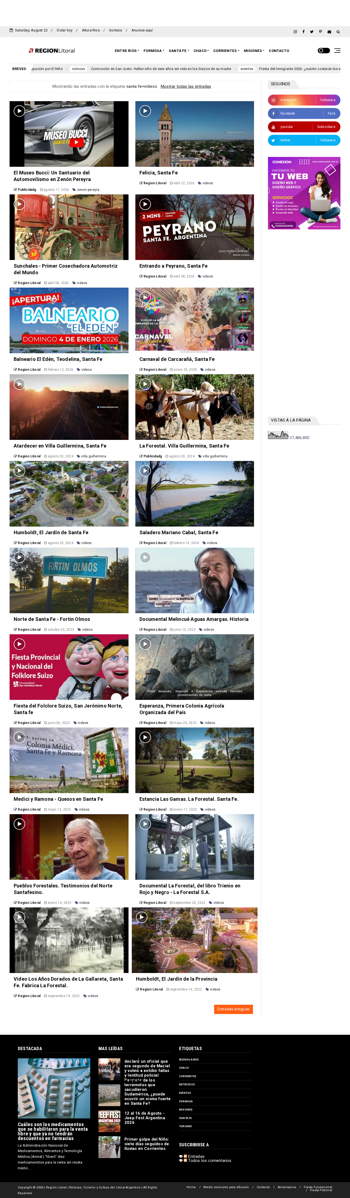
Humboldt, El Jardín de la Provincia (176, 979)
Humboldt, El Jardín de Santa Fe (51, 532)
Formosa (153, 51)
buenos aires (189, 1059)
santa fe (185, 1118)
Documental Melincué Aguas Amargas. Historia (194, 619)
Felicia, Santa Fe (158, 173)
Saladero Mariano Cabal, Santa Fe (178, 532)
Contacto (279, 51)
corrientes (187, 1076)
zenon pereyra (88, 190)
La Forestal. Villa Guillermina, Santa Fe (184, 446)
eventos (175, 69)
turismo (185, 1126)
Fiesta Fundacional (318, 1187)
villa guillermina (93, 456)
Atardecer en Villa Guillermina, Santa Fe (60, 446)
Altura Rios (91, 30)
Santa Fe (178, 51)
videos (208, 183)
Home (191, 1187)
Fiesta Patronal (321, 1190)
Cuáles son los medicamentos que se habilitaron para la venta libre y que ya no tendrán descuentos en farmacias (53, 1131)
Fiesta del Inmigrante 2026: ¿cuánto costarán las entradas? (235, 69)
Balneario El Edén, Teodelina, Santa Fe (58, 359)
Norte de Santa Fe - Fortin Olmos (52, 619)
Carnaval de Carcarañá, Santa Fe (177, 359)
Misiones (253, 51)
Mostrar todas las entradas (186, 86)
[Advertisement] (175, 12)
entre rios (187, 1084)
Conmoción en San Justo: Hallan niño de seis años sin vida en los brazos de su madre (89, 69)
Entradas (196, 1156)
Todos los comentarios (209, 1160)
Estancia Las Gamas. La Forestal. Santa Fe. (189, 799)
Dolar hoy (64, 30)
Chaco (200, 51)
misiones (186, 1109)
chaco (184, 1067)
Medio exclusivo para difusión (226, 1187)
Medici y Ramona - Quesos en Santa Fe (58, 799)
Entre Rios (126, 51)
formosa (186, 1101)
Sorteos (115, 30)
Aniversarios (287, 1187)
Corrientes (225, 51)
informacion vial (304, 69)
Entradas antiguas (233, 1009)
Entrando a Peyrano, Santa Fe (173, 266)
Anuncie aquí (142, 30)
